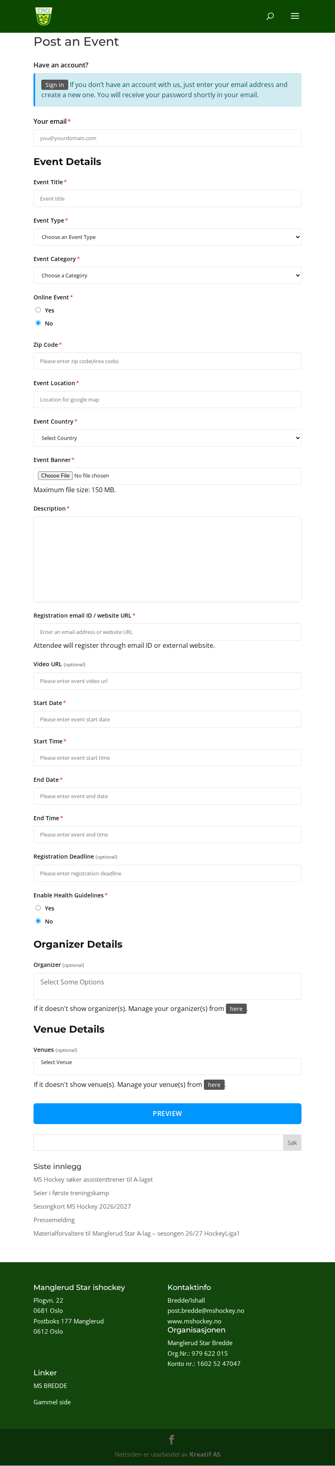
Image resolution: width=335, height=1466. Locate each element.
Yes (48, 310)
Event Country (56, 421)
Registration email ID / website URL (85, 615)
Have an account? (61, 64)
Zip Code (48, 344)
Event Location (56, 383)
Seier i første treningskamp (71, 1193)
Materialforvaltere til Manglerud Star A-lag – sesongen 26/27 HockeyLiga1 (137, 1233)
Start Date (50, 703)
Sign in (54, 85)
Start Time (50, 741)
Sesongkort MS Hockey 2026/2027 (82, 1206)
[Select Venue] (167, 1062)
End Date (48, 779)
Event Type (51, 220)
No (48, 323)
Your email (52, 121)
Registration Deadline (75, 856)
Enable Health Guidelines (71, 895)
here (236, 1009)
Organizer (59, 964)
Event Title (50, 182)
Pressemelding (54, 1220)
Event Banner (54, 460)
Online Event (53, 297)
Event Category (57, 259)
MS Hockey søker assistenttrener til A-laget (93, 1179)
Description (52, 508)
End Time (48, 818)
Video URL (59, 664)
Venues (55, 1049)
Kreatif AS (205, 1454)
